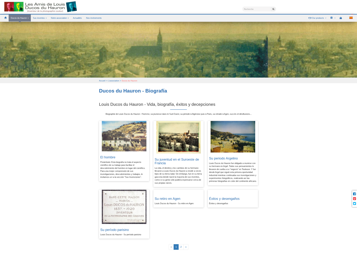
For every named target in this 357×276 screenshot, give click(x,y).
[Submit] (273, 9)
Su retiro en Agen (167, 199)
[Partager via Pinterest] (354, 198)
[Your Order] (342, 18)
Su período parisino (114, 230)
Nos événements (94, 18)
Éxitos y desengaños (224, 199)
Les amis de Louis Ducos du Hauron (40, 6)
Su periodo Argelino (223, 158)
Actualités (77, 18)
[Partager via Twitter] (354, 203)
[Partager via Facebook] (354, 194)
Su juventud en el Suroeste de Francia (177, 161)
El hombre (107, 157)
